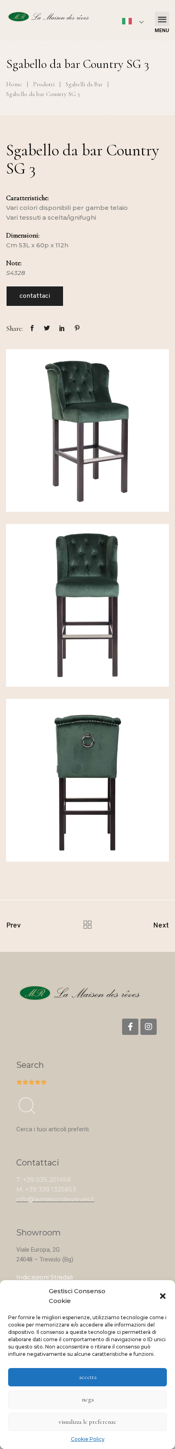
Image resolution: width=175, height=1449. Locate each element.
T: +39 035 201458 (43, 1179)
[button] (163, 1296)
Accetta (87, 1377)
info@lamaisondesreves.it (55, 1199)
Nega (88, 1399)
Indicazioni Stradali (44, 1277)
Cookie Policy (88, 1439)
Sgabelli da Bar (84, 84)
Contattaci (35, 296)
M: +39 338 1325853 (46, 1189)
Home (14, 84)
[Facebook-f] (130, 1027)
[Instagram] (148, 1027)
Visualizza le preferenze (87, 1421)
